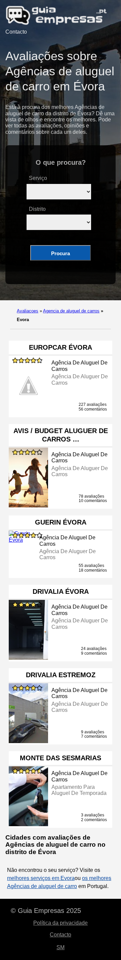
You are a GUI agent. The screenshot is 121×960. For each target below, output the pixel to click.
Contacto (16, 32)
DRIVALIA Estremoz (60, 675)
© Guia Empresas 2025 (46, 910)
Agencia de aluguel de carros (71, 310)
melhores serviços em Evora (41, 878)
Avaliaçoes (27, 310)
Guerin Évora (60, 522)
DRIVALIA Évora (61, 591)
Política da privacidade (60, 923)
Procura (60, 253)
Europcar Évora (60, 347)
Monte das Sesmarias (60, 758)
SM (60, 947)
